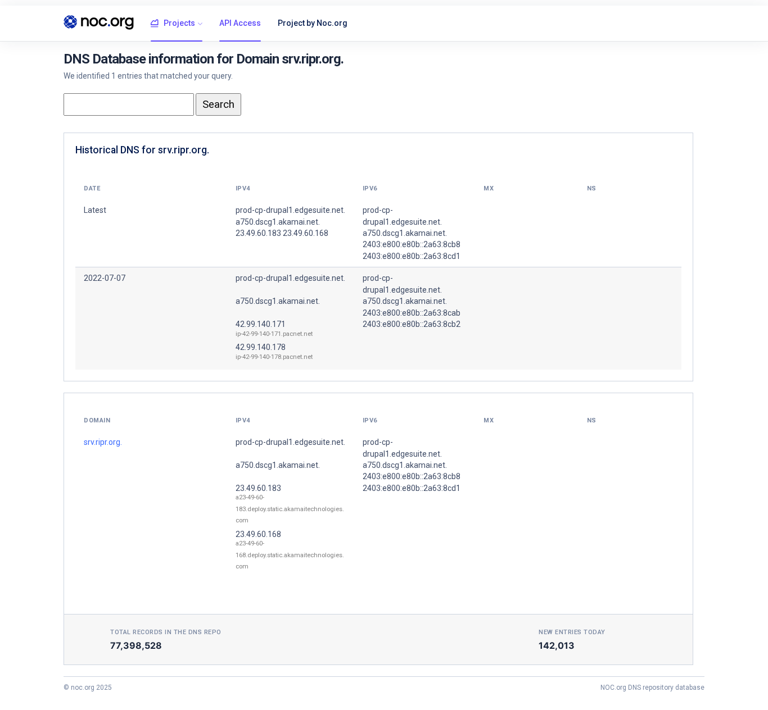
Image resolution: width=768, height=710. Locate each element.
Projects (179, 23)
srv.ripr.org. (103, 442)
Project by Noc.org (312, 23)
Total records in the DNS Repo (166, 632)
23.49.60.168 (258, 534)
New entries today (572, 632)
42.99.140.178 (261, 347)
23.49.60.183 (258, 488)
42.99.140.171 (261, 324)
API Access (240, 23)
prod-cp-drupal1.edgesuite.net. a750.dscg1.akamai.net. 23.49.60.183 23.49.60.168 (290, 222)
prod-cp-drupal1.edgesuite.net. (290, 278)
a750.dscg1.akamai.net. (278, 301)
